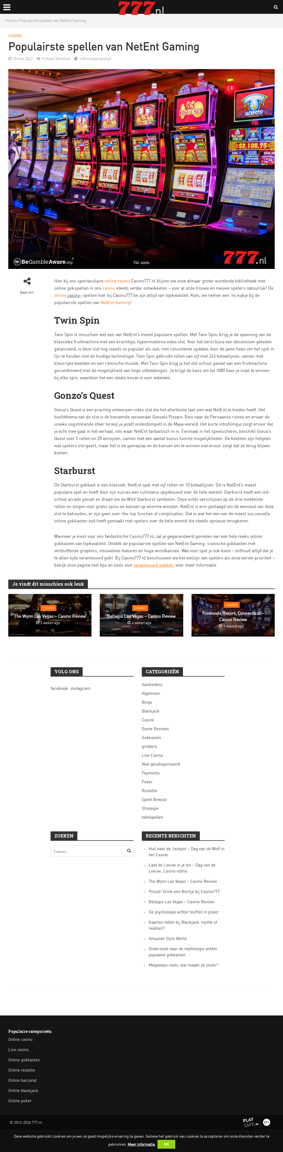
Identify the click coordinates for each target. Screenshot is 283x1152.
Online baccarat (22, 1080)
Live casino (18, 1049)
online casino (117, 281)
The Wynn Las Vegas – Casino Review (50, 616)
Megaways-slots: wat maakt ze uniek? (183, 965)
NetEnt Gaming (115, 302)
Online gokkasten (24, 1059)
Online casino (20, 1039)
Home (10, 20)
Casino (15, 35)
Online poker (20, 1100)
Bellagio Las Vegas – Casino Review (141, 616)
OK (166, 1144)
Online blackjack (23, 1090)
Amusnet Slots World (168, 938)
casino (109, 288)
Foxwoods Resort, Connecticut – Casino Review (233, 616)
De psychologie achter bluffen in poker (184, 912)
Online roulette (21, 1070)
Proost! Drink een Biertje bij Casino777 (184, 891)
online (60, 295)
